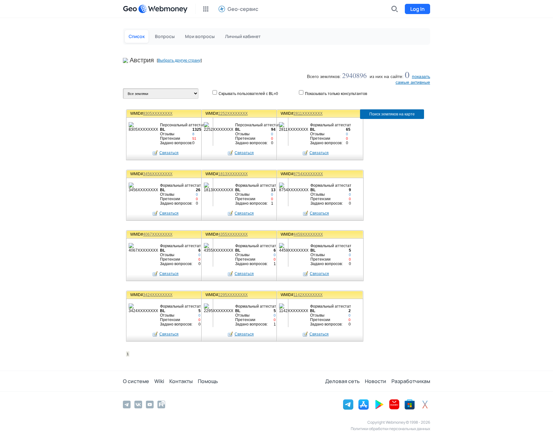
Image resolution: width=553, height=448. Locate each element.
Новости (375, 381)
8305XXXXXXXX (157, 113)
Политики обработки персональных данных (390, 428)
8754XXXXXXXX (308, 174)
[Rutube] (161, 404)
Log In (417, 8)
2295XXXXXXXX (233, 295)
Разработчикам (410, 381)
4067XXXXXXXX (157, 234)
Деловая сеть (342, 381)
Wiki (159, 381)
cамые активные (413, 82)
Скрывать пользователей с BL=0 (248, 93)
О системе (136, 381)
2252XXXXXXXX (233, 113)
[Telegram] (127, 404)
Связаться (169, 153)
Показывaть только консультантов (336, 93)
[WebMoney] (163, 9)
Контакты (181, 381)
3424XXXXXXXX (157, 295)
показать (421, 76)
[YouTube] (150, 404)
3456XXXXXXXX (157, 174)
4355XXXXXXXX (233, 234)
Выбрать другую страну (179, 60)
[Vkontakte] (138, 404)
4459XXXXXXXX (308, 234)
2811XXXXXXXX (308, 113)
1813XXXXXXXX (233, 174)
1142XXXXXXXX (308, 295)
